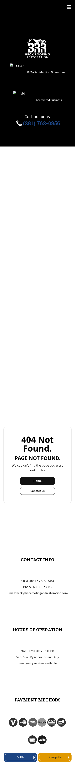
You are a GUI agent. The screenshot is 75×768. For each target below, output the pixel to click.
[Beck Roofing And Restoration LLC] (37, 48)
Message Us (55, 757)
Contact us (37, 491)
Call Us (20, 757)
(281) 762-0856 (42, 587)
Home (37, 481)
